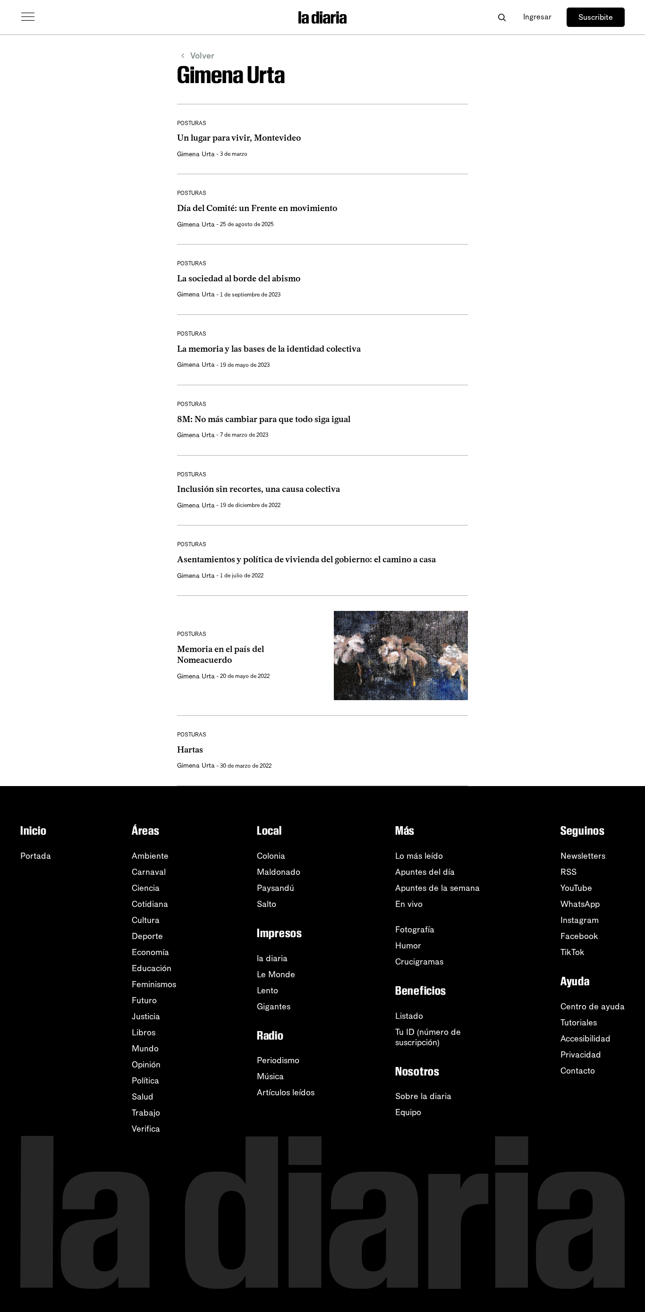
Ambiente (150, 856)
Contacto (577, 1071)
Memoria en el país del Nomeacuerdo (220, 654)
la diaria (272, 958)
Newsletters (582, 856)
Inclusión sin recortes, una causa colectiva (258, 489)
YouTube (576, 888)
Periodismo (278, 1060)
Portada (35, 856)
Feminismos (154, 984)
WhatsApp (580, 904)
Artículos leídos (285, 1092)
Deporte (147, 936)
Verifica (146, 1129)
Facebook (579, 936)
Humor (408, 945)
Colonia (271, 856)
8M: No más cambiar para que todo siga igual (263, 419)
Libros (143, 1032)
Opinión (146, 1064)
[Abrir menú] (27, 17)
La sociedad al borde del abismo (238, 278)
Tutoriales (578, 1022)
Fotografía (414, 929)
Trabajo (146, 1113)
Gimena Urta (196, 154)
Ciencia (146, 888)
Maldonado (278, 872)
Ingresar (537, 16)
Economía (150, 952)
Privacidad (580, 1055)
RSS (568, 872)
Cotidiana (150, 904)
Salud (142, 1097)
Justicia (146, 1016)
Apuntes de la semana (437, 888)
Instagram (579, 920)
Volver (202, 56)
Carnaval (149, 872)
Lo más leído (419, 856)
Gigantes (273, 1006)
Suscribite (595, 17)
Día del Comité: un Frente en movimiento (257, 208)
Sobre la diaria (423, 1096)
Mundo (145, 1048)
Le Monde (276, 974)
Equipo (408, 1112)
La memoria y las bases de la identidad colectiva (269, 349)
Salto (266, 904)
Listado (409, 1016)
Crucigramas (419, 961)
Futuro (144, 1000)
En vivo (409, 904)
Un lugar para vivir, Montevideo (239, 138)
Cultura (146, 920)
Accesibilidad (585, 1038)
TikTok (572, 952)
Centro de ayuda (592, 1006)
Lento (267, 990)
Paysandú (275, 888)
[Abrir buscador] (501, 17)
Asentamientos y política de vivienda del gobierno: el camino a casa (306, 559)
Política (145, 1080)
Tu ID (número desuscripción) (428, 1037)
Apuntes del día (425, 872)
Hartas (190, 750)
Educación (151, 968)
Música (270, 1076)
